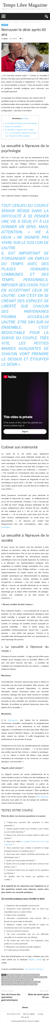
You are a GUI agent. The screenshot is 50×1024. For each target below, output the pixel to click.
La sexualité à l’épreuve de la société (18, 130)
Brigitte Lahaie (35, 959)
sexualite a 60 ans (8, 984)
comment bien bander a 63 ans (29, 975)
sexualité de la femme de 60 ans (26, 984)
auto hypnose (42, 797)
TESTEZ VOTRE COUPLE (17, 136)
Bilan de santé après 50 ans (38, 995)
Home (3, 22)
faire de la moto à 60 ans (38, 977)
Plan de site (25, 1017)
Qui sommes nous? (13, 1014)
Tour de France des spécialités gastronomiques (10, 997)
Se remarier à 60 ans (34, 969)
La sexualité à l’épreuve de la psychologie (20, 123)
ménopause (13, 720)
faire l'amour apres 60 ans (10, 979)
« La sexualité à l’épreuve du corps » (21, 133)
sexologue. (6, 527)
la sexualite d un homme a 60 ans (28, 982)
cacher (24, 118)
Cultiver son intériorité (12, 127)
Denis (5, 39)
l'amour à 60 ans (27, 979)
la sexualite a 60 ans (9, 982)
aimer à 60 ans (12, 975)
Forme (10, 22)
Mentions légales (29, 1014)
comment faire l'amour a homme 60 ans (15, 977)
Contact (40, 1014)
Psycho (16, 22)
